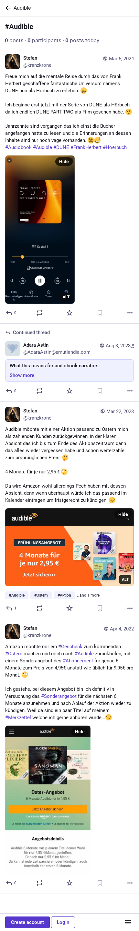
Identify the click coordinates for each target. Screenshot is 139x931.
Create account (27, 922)
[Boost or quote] (39, 313)
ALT (66, 297)
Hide (64, 161)
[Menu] (128, 922)
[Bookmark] (100, 313)
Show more (22, 375)
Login (63, 922)
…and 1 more (88, 595)
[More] (130, 313)
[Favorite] (69, 313)
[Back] (7, 8)
